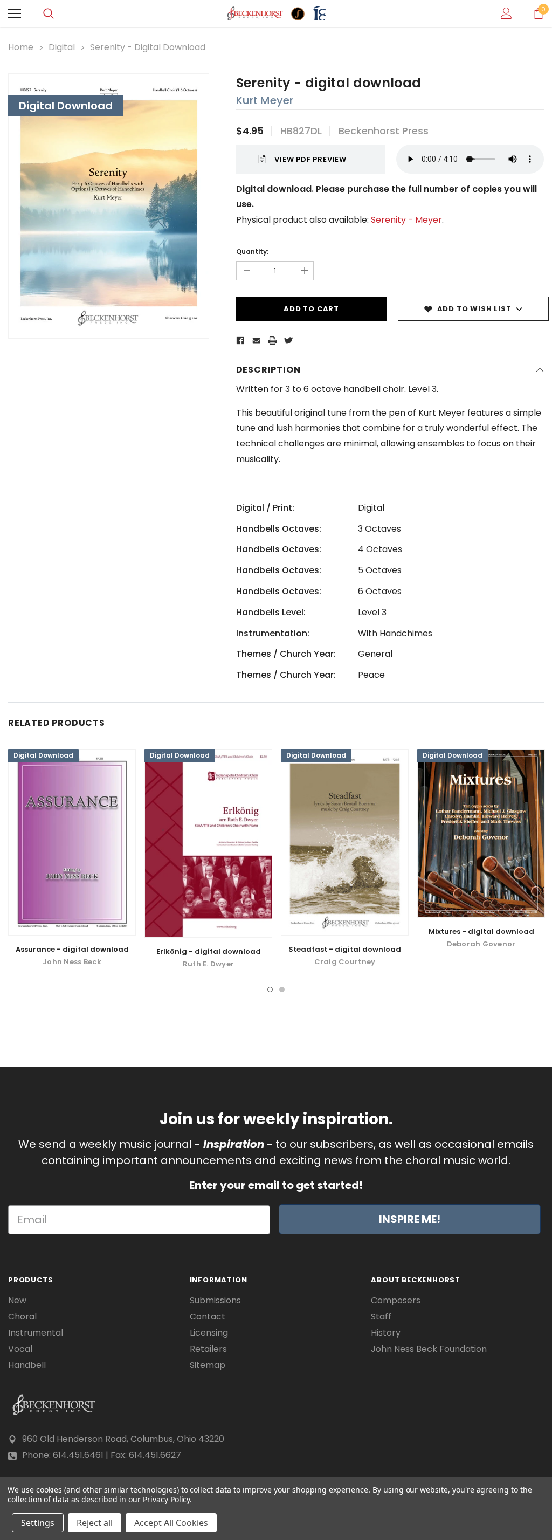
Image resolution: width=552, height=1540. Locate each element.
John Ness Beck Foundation (429, 1349)
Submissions (215, 1300)
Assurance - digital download (72, 949)
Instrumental (35, 1333)
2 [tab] (282, 989)
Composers (395, 1300)
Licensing (209, 1333)
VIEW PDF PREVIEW (310, 159)
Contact (207, 1316)
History (386, 1333)
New (17, 1300)
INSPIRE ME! (409, 1219)
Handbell (27, 1365)
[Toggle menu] (14, 13)
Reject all (95, 1523)
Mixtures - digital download (481, 931)
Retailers (208, 1349)
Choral (22, 1316)
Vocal (20, 1349)
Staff (381, 1316)
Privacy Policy (166, 1499)
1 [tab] (270, 989)
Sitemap (207, 1365)
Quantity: (252, 251)
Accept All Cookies (171, 1523)
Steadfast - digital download (344, 949)
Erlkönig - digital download (208, 951)
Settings (37, 1523)
